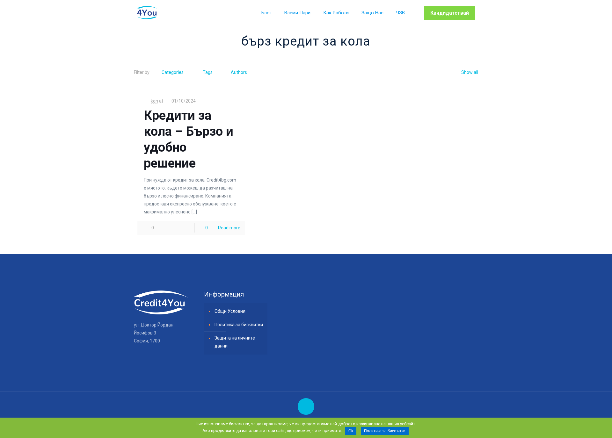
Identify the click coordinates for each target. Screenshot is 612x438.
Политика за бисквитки (239, 324)
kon (154, 101)
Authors (239, 72)
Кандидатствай (449, 13)
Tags (208, 72)
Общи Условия (230, 311)
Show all (469, 72)
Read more (229, 227)
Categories (173, 72)
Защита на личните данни (235, 341)
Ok (350, 431)
